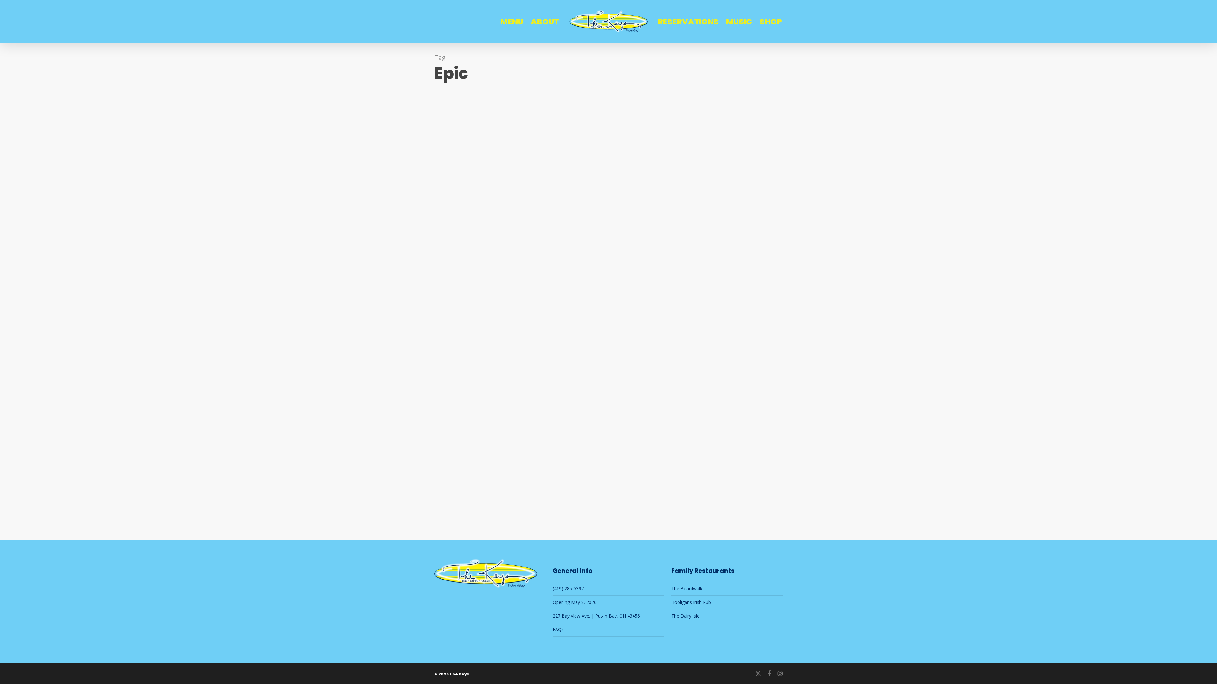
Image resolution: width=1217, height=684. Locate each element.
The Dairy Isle (685, 616)
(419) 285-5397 (568, 589)
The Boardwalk (686, 589)
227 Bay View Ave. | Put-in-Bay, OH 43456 (596, 616)
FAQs (558, 629)
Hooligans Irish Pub (691, 602)
